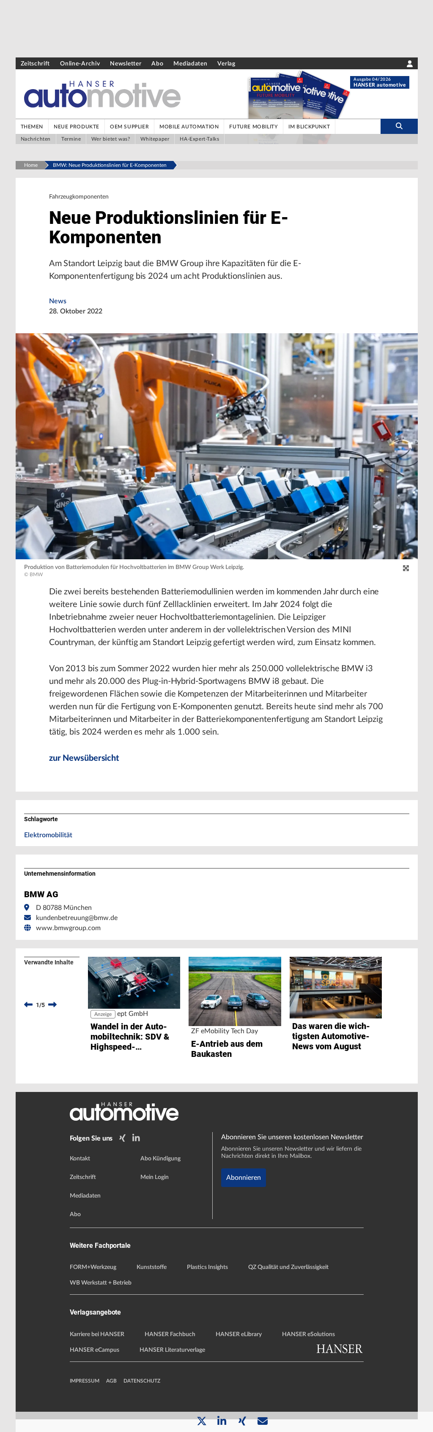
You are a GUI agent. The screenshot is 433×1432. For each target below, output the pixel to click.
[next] (52, 1005)
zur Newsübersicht (84, 758)
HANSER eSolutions (308, 1334)
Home (31, 165)
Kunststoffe (152, 1267)
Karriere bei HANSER (97, 1334)
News (57, 301)
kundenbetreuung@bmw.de (77, 918)
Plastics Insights (207, 1267)
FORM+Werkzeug (93, 1267)
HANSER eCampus (94, 1350)
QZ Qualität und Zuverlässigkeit (288, 1267)
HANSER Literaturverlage (172, 1350)
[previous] (28, 1005)
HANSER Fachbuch (170, 1334)
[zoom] (406, 569)
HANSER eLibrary (239, 1334)
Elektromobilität (48, 835)
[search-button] (399, 126)
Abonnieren (243, 1177)
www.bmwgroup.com (68, 928)
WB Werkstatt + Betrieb (101, 1283)
